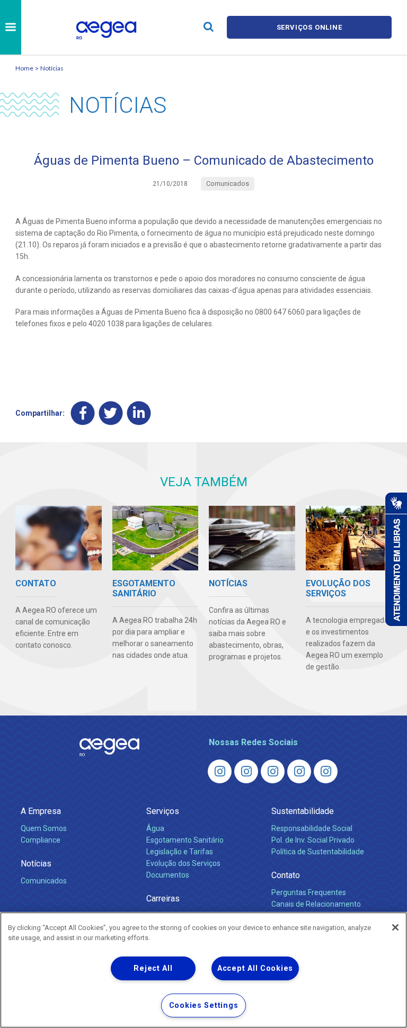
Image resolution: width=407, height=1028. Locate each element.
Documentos (167, 875)
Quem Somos (44, 828)
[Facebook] (83, 413)
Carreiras (163, 898)
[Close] (395, 927)
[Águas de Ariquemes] (220, 771)
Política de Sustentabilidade (317, 851)
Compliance (40, 840)
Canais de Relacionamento (316, 904)
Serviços (162, 811)
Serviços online (309, 27)
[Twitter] (111, 413)
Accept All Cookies (255, 968)
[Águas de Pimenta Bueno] (299, 771)
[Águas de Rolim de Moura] (326, 771)
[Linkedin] (139, 413)
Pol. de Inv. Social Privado (313, 840)
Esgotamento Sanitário (185, 840)
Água (155, 828)
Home (24, 68)
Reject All (153, 968)
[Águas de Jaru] (273, 771)
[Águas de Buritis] (246, 771)
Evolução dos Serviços (183, 863)
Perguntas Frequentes (308, 892)
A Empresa (41, 811)
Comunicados (44, 881)
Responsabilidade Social (311, 828)
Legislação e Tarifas (179, 851)
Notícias (52, 68)
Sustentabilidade (302, 811)
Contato (285, 875)
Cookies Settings (203, 1005)
